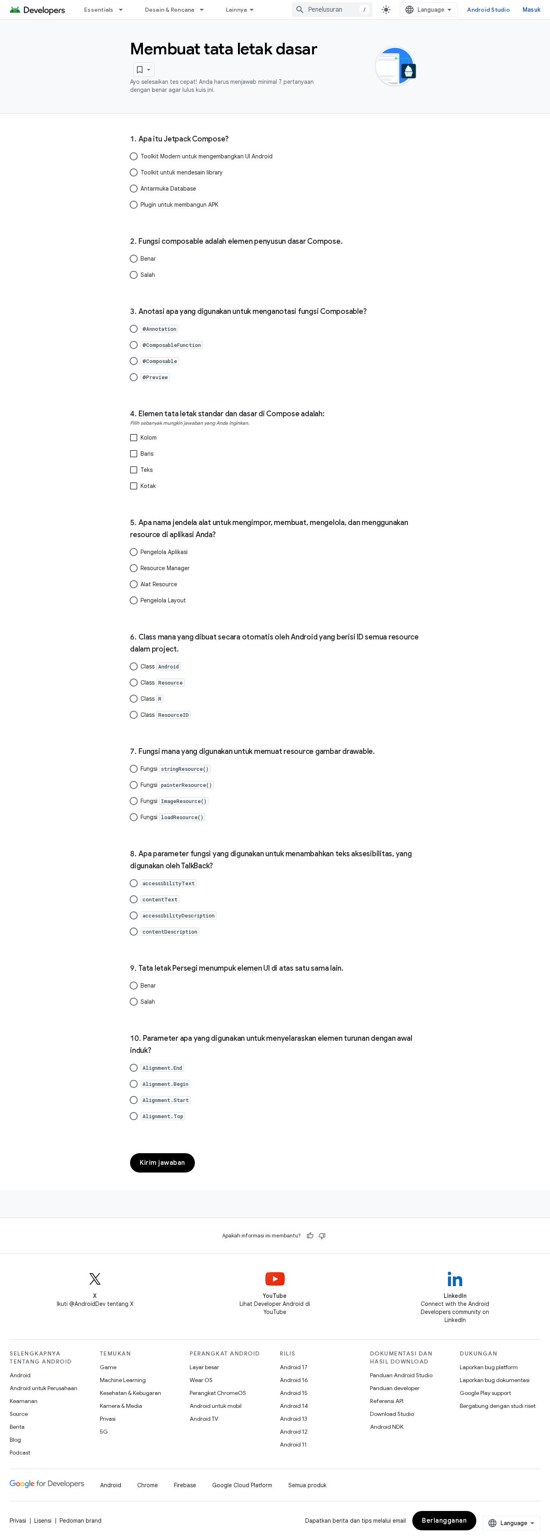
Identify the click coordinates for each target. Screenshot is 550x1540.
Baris (147, 453)
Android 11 (293, 1444)
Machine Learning (123, 1380)
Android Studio (488, 9)
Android (20, 1375)
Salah (148, 274)
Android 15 (294, 1393)
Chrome (147, 1485)
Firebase (185, 1485)
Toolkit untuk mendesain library (182, 172)
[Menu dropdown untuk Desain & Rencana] (205, 9)
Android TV (204, 1418)
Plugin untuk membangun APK (179, 204)
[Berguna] (310, 1236)
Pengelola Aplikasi (164, 552)
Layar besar (204, 1367)
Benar (148, 258)
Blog (15, 1439)
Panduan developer (395, 1388)
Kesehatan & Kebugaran (130, 1393)
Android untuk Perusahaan (43, 1388)
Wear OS (201, 1380)
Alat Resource (159, 584)
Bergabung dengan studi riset (498, 1405)
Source (19, 1414)
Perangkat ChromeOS (218, 1393)
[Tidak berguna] (322, 1236)
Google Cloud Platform (242, 1485)
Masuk (531, 9)
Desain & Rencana (169, 9)
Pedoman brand (80, 1520)
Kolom (149, 437)
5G (104, 1431)
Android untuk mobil (216, 1405)
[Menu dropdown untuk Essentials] (124, 9)
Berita (17, 1426)
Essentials (99, 9)
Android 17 (294, 1367)
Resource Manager (165, 568)
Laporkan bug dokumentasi (494, 1380)
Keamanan (23, 1401)
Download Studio (392, 1414)
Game (108, 1367)
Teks (147, 469)
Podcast (20, 1452)
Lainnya (236, 9)
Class (160, 666)
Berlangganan (444, 1521)
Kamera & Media (121, 1405)
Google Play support (485, 1393)
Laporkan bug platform (489, 1367)
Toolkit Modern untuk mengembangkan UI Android (207, 156)
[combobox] (332, 9)
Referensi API (386, 1401)
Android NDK (386, 1426)
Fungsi (175, 768)
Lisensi (43, 1520)
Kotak (148, 486)
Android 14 (294, 1405)
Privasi (108, 1418)
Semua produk (307, 1485)
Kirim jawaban (162, 1163)
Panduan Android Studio (401, 1375)
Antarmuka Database (168, 188)
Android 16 (294, 1380)
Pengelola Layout (163, 600)
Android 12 (294, 1431)
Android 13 (293, 1418)
